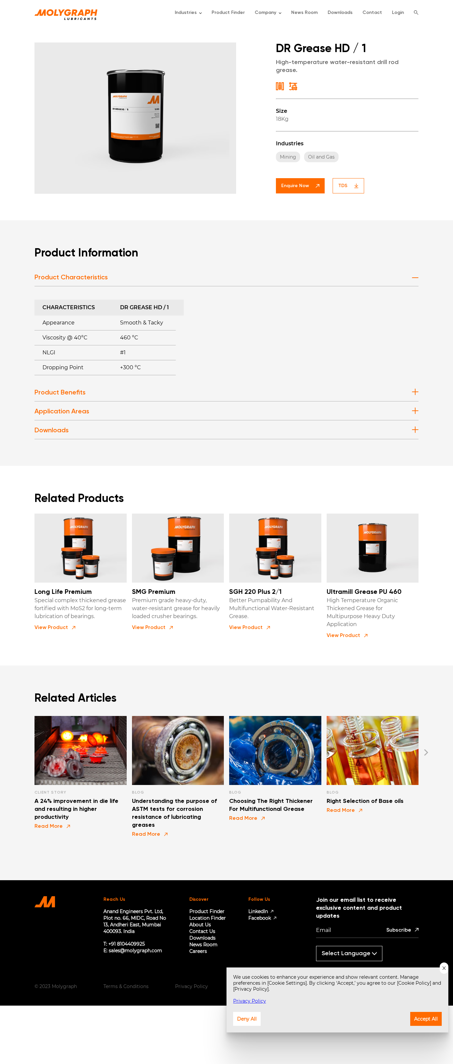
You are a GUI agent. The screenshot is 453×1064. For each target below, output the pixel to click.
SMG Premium (153, 592)
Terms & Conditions (126, 986)
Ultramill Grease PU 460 (364, 592)
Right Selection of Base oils (365, 801)
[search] (416, 12)
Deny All (247, 1019)
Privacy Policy (191, 986)
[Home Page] (65, 12)
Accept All (426, 1019)
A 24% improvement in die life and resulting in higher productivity (76, 809)
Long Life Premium (63, 592)
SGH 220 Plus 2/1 (255, 592)
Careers (198, 951)
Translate (352, 964)
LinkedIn (258, 911)
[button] (54, 627)
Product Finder (207, 911)
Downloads (202, 938)
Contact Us (202, 931)
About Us (200, 925)
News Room (203, 945)
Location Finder (207, 918)
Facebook (259, 918)
